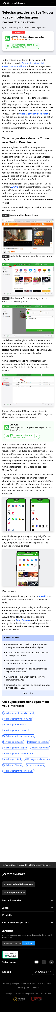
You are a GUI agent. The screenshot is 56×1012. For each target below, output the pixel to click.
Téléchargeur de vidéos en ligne (18, 736)
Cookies (20, 988)
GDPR (48, 983)
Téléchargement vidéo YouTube (18, 770)
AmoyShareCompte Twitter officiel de (51, 962)
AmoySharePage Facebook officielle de (44, 962)
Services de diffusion (13, 741)
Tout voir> (28, 693)
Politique (15, 983)
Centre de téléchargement (20, 884)
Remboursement (32, 988)
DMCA (40, 983)
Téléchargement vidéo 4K (15, 730)
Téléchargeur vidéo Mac (14, 724)
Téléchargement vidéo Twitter (17, 718)
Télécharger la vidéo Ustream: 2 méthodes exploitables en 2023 (26, 670)
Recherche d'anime (35, 765)
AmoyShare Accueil (13, 874)
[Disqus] (28, 818)
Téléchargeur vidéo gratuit (40, 865)
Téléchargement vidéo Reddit (17, 753)
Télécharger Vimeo (40, 747)
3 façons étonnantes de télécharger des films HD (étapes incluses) (28, 654)
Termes (6, 983)
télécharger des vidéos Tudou (34, 113)
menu (52, 3)
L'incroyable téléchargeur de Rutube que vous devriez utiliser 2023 (28, 686)
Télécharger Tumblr (12, 765)
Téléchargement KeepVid (15, 747)
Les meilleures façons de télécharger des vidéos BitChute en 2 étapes (26, 662)
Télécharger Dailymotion (37, 759)
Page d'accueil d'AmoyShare (13, 3)
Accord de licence (28, 983)
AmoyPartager (23, 620)
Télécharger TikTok (12, 759)
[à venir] (36, 962)
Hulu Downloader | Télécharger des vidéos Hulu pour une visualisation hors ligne (26, 646)
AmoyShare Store (16, 892)
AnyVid (22, 865)
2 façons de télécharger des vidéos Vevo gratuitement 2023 (25, 678)
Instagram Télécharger (38, 741)
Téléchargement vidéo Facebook (18, 713)
